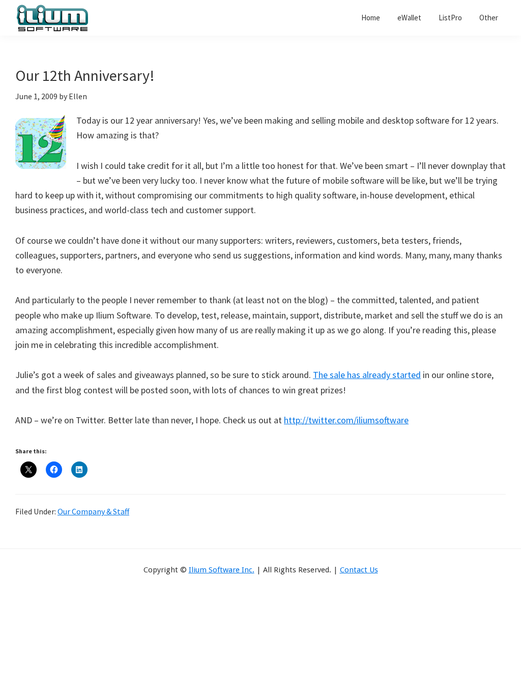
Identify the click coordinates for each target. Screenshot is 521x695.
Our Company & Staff (93, 511)
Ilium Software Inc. (221, 569)
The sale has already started (367, 375)
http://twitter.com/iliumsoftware (346, 420)
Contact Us (359, 569)
